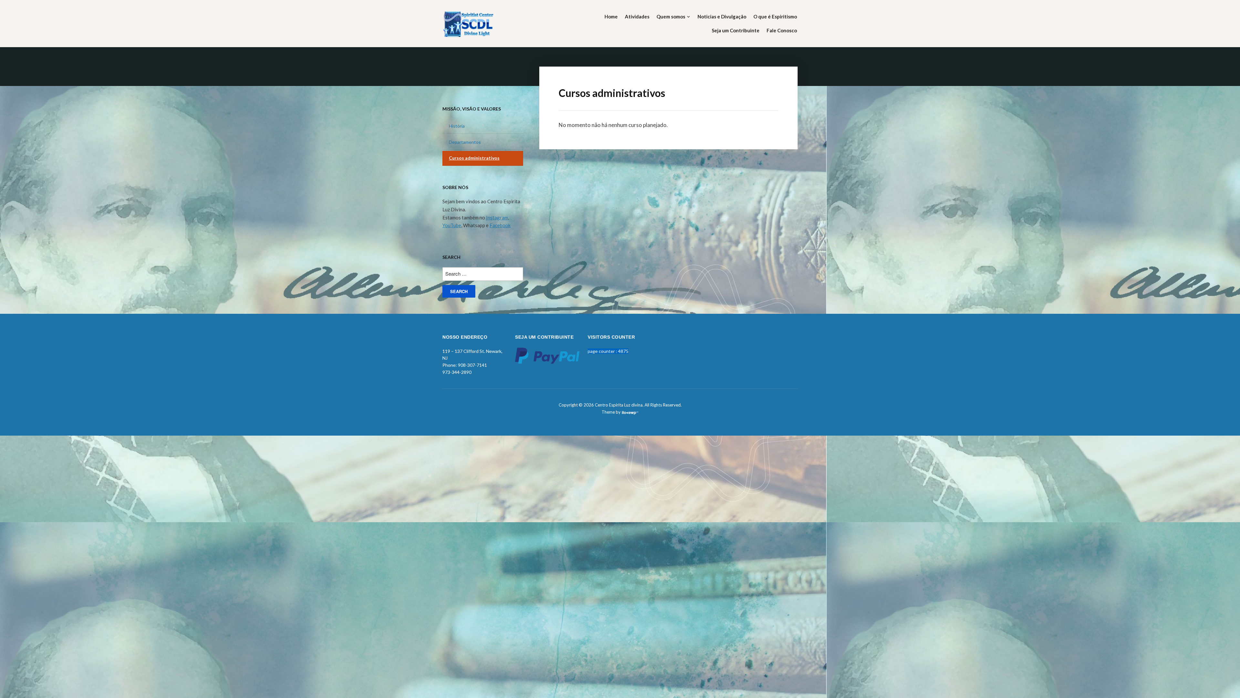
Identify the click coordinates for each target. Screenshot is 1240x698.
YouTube (451, 225)
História (457, 126)
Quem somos (670, 16)
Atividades (637, 16)
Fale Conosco (782, 30)
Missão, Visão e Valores (471, 108)
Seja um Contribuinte (736, 30)
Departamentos (465, 142)
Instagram (497, 217)
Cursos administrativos (474, 158)
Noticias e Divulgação (722, 16)
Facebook (500, 225)
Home (611, 16)
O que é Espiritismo (775, 16)
